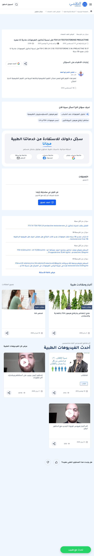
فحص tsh (38, 313)
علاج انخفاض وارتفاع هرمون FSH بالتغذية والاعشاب (72, 314)
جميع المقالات (8, 284)
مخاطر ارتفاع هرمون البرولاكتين (75, 120)
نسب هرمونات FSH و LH (49, 120)
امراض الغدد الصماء (53, 12)
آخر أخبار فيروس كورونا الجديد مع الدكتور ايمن (70, 427)
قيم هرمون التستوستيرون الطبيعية (43, 114)
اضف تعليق (45, 202)
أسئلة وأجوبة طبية (69, 12)
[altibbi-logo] (78, 4)
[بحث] (16, 4)
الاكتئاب (84, 375)
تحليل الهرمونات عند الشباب (73, 114)
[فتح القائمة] (90, 4)
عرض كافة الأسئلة (47, 272)
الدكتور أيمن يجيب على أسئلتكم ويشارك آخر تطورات (25, 376)
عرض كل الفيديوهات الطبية (15, 346)
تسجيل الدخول (7, 4)
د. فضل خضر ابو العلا (68, 72)
